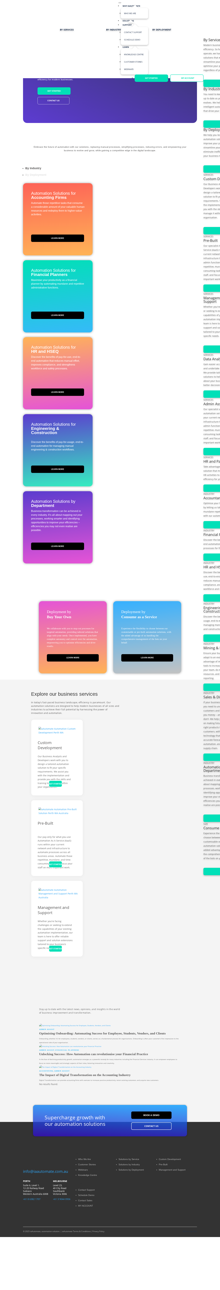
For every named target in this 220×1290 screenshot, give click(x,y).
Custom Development (50, 745)
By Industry (113, 29)
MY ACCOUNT (85, 1205)
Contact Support (86, 1190)
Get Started (54, 91)
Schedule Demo (86, 1195)
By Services (67, 29)
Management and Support (53, 910)
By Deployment (161, 29)
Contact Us (53, 100)
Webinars (83, 1169)
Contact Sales (85, 1200)
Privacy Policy (98, 1231)
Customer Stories (87, 1164)
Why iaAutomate (131, 6)
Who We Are (130, 13)
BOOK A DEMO (151, 1115)
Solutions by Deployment (131, 1169)
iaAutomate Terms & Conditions (76, 1231)
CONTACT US (151, 1126)
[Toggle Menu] (120, 2)
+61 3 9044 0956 (61, 1199)
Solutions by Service (129, 1159)
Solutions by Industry (129, 1164)
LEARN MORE (57, 238)
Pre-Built (45, 823)
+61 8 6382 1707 (31, 1199)
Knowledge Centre (87, 1175)
